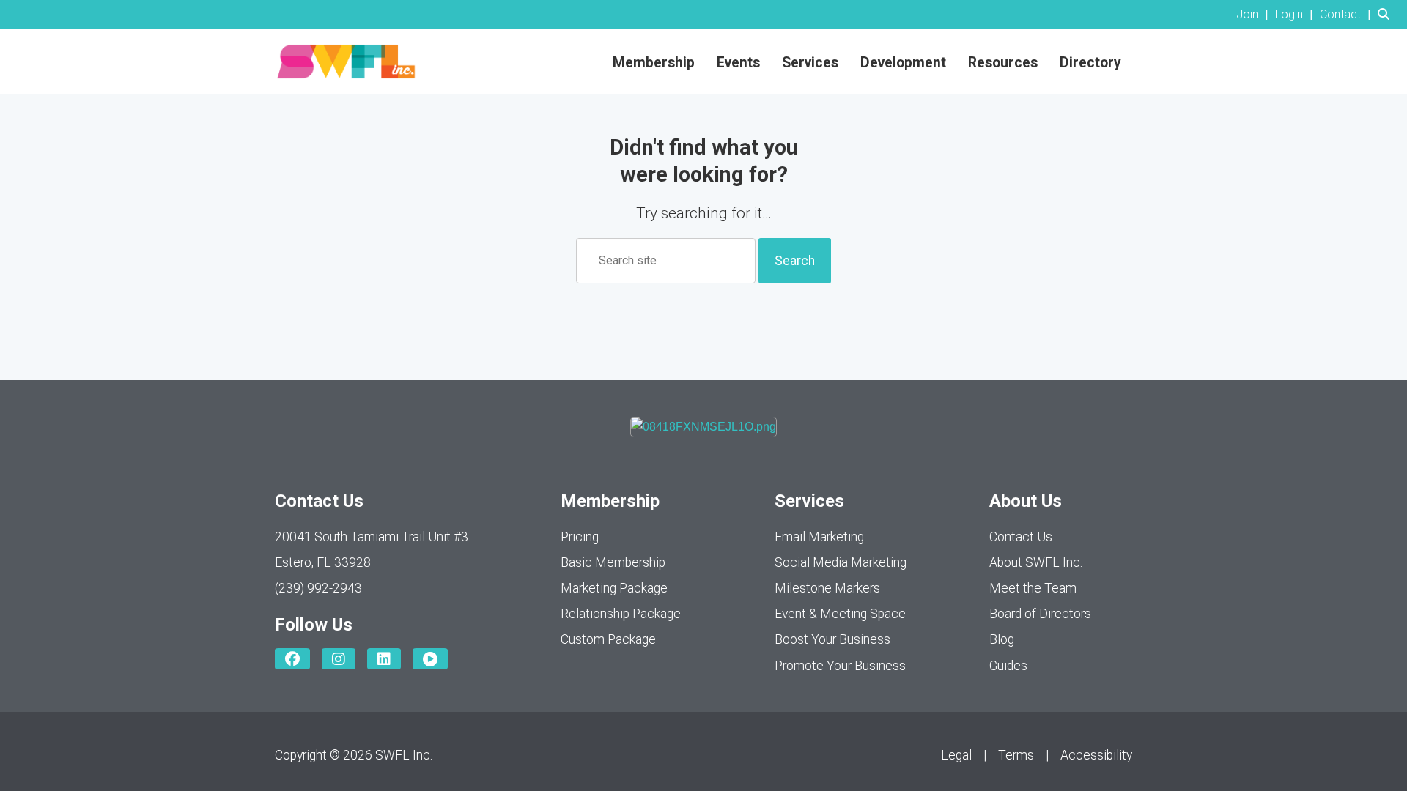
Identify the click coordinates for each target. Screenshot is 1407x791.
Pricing (580, 537)
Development (903, 62)
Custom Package (608, 639)
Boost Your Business (832, 639)
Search (795, 260)
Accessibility (1096, 755)
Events (738, 62)
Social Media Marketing (840, 562)
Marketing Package (614, 588)
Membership (654, 62)
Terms (1016, 755)
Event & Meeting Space (840, 613)
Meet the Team (1033, 588)
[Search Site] (1387, 14)
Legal (956, 755)
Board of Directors (1040, 613)
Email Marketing (819, 537)
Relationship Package (621, 613)
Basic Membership (613, 562)
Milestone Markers (827, 588)
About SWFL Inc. (1035, 562)
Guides (1008, 665)
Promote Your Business (840, 665)
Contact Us (1020, 537)
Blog (1001, 639)
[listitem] (1254, 14)
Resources (1003, 62)
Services (810, 62)
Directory (1090, 62)
